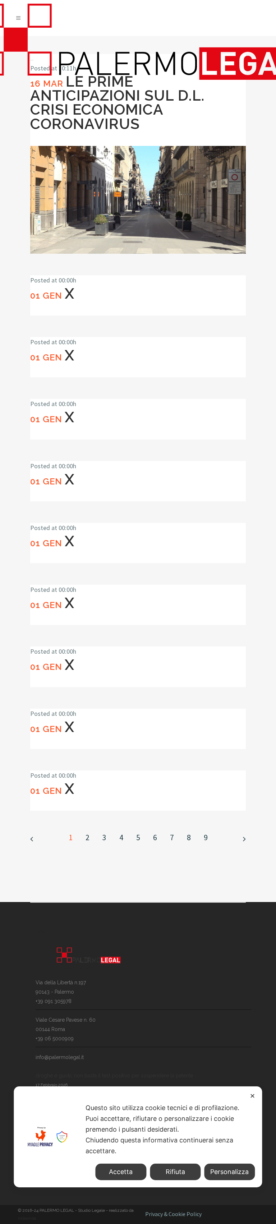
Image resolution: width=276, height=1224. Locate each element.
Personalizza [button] (229, 1171)
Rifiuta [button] (175, 1171)
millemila (27, 1218)
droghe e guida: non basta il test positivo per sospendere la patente (114, 1075)
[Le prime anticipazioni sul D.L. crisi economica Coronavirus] (138, 200)
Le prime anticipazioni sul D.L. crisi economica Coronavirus (117, 103)
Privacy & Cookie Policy (173, 1214)
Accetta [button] (121, 1171)
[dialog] (138, 1136)
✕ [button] (252, 1096)
